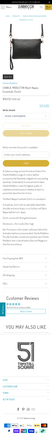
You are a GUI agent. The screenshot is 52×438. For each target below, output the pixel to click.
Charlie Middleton (10, 83)
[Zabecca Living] (26, 7)
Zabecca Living (29, 418)
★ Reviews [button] (2, 309)
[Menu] (1, 7)
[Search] (41, 7)
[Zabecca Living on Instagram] (28, 409)
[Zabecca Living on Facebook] (18, 409)
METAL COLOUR (9, 110)
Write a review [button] (26, 311)
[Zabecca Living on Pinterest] (23, 409)
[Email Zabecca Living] (33, 409)
